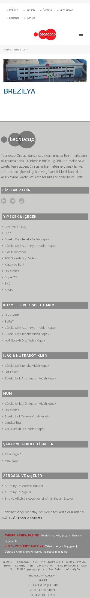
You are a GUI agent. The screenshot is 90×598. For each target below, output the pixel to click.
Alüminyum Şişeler (18, 492)
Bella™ (9, 321)
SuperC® (11, 277)
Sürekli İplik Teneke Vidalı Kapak (27, 416)
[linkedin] (3, 201)
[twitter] (12, 201)
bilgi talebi (11, 541)
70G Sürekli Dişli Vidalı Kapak (25, 429)
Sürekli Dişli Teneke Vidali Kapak (27, 239)
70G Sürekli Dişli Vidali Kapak (25, 340)
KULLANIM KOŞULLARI (43, 585)
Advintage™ (13, 454)
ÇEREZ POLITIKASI (43, 595)
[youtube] (21, 201)
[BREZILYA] (45, 70)
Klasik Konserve (15, 252)
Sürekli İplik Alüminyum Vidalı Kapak (30, 378)
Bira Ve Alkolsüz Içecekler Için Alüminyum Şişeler (39, 498)
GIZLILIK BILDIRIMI (42, 590)
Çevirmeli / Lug (16, 227)
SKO (7, 283)
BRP (8, 233)
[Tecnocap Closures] (45, 34)
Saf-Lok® (11, 372)
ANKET (42, 580)
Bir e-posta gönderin (28, 517)
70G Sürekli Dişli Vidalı (20, 258)
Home (7, 49)
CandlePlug (13, 422)
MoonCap (11, 460)
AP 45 (9, 289)
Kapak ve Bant (14, 264)
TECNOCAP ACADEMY (43, 575)
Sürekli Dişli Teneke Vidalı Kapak (27, 334)
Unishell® (12, 271)
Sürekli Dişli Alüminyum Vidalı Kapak (30, 245)
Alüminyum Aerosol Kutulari (24, 486)
